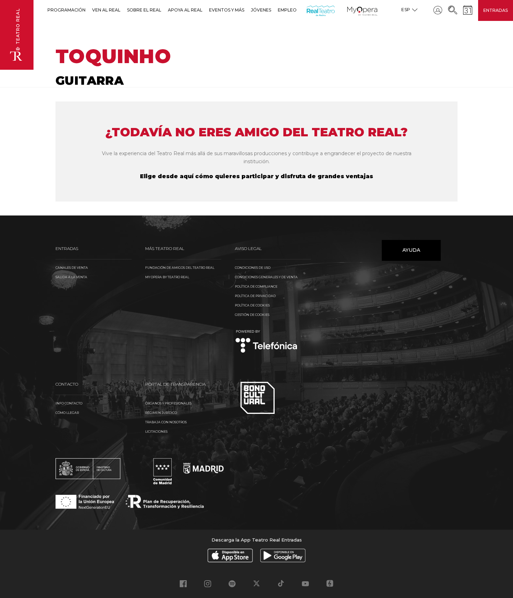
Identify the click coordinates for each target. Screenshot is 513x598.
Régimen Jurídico (161, 413)
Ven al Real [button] (106, 10)
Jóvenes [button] (261, 10)
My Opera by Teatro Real (167, 277)
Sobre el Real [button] (144, 10)
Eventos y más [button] (226, 10)
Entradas (495, 10)
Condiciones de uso (252, 268)
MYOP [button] (351, 10)
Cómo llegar (67, 413)
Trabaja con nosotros (166, 422)
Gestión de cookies (252, 315)
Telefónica (266, 341)
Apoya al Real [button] (185, 10)
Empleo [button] (287, 10)
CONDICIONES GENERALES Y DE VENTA (266, 277)
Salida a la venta (71, 277)
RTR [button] (308, 10)
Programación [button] (66, 10)
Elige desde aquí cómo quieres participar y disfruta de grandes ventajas (256, 176)
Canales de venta (71, 268)
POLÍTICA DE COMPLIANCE (256, 286)
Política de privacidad (255, 296)
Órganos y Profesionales (168, 403)
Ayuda (411, 250)
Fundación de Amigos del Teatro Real (179, 268)
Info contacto (68, 403)
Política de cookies (252, 305)
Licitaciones (156, 431)
